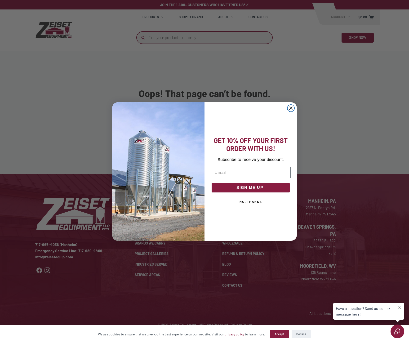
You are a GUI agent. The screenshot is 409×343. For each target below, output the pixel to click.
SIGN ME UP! (250, 188)
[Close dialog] (290, 108)
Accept (280, 334)
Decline (301, 334)
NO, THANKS (251, 202)
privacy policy (234, 334)
